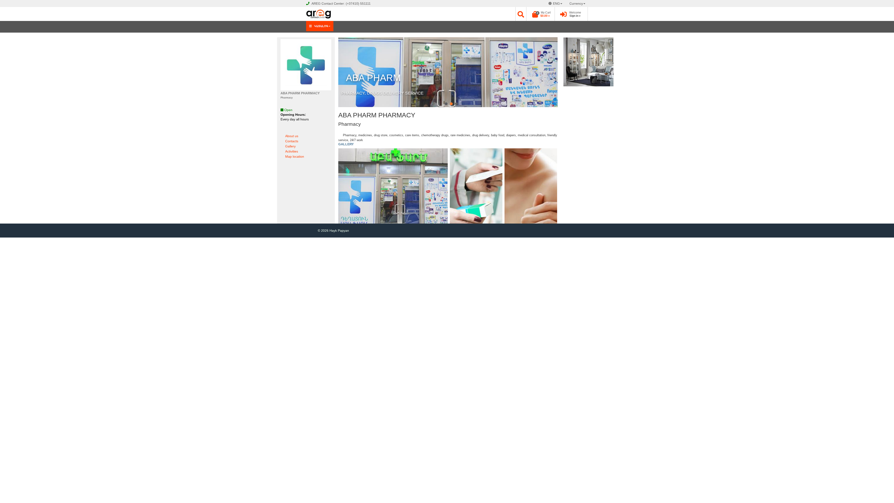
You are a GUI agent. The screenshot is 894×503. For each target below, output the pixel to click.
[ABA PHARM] (446, 103)
